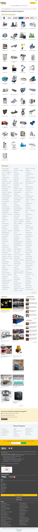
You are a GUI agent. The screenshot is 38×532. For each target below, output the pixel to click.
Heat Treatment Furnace (29, 214)
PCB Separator (16, 194)
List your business (19, 495)
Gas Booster (9, 254)
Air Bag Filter (16, 290)
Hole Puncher (9, 265)
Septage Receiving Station (29, 265)
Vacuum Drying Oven (28, 278)
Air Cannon (3, 172)
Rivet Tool (15, 223)
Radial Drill (15, 221)
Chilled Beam (27, 175)
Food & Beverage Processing (5, 514)
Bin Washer (9, 186)
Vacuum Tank (16, 267)
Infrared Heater (16, 168)
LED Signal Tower (16, 177)
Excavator (15, 428)
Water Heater (16, 281)
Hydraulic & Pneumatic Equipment (5, 517)
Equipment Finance (5, 435)
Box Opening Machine (5, 188)
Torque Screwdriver (16, 256)
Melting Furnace (28, 230)
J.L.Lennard (2, 402)
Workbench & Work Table (17, 286)
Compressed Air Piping (5, 210)
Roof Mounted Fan (16, 227)
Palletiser (15, 432)
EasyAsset (10, 461)
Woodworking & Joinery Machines (24, 521)
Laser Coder (15, 172)
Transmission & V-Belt (17, 258)
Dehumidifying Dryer (5, 219)
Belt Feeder (8, 183)
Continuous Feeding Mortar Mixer (30, 177)
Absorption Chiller (16, 288)
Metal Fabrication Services (29, 289)
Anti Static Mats (4, 179)
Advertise (36, 0)
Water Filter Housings (17, 279)
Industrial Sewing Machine (29, 227)
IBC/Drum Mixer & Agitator (6, 272)
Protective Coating (16, 216)
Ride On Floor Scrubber (29, 428)
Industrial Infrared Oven (29, 223)
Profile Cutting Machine (29, 256)
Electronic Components (4, 513)
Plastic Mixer (15, 197)
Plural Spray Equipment (29, 245)
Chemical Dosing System (5, 197)
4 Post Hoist (3, 428)
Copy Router (10, 214)
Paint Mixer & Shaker (28, 243)
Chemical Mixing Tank (5, 199)
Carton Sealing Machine (5, 431)
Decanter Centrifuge (28, 181)
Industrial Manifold (4, 289)
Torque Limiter (21, 254)
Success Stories (3, 491)
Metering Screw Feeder (29, 232)
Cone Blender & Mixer (5, 212)
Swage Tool (15, 254)
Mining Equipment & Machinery (23, 506)
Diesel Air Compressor (5, 225)
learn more (4, 419)
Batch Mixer (3, 183)
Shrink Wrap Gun (16, 236)
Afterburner (22, 288)
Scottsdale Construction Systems (17, 311)
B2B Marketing (3, 485)
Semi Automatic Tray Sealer (18, 234)
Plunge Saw (15, 203)
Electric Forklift (4, 433)
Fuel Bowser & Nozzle (5, 252)
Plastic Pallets (21, 197)
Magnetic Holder (16, 179)
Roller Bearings (16, 225)
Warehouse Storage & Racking (23, 517)
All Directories (33, 292)
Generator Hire (10, 256)
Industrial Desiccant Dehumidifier (6, 280)
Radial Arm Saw (21, 219)
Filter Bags (3, 243)
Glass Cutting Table (5, 258)
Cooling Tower (28, 179)
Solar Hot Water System (29, 269)
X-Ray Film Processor (28, 287)
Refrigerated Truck (16, 436)
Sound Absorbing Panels (17, 243)
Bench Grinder (4, 186)
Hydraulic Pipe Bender (5, 269)
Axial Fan (10, 181)
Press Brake (15, 433)
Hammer (27, 212)
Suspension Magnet (16, 252)
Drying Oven (27, 192)
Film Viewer (27, 201)
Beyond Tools (14, 403)
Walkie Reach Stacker (29, 434)
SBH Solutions (31, 328)
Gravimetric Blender (28, 208)
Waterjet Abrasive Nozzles (17, 283)
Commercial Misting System (6, 208)
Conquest (14, 372)
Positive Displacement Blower (18, 208)
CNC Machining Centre (5, 432)
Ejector (31, 192)
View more (21, 405)
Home (1, 481)
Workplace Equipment (22, 523)
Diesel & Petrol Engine (5, 223)
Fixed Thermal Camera (5, 247)
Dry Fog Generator (28, 190)
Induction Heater (28, 219)
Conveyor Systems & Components (5, 509)
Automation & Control (4, 503)
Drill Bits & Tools (4, 227)
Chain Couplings (28, 172)
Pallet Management (22, 509)
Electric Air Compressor (5, 234)
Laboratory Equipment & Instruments (6, 524)
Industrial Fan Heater (5, 283)
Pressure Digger (28, 254)
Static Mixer (15, 247)
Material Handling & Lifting (23, 503)
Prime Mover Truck (16, 434)
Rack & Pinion (16, 219)
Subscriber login (19, 499)
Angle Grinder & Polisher (5, 177)
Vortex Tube (15, 275)
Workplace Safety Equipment (23, 524)
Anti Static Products (5, 181)
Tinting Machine (28, 274)
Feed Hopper (33, 199)
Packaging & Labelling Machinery (23, 507)
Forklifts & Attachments (4, 516)
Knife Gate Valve (16, 170)
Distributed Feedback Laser (29, 188)
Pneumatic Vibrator (16, 205)
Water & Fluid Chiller (16, 277)
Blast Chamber (33, 168)
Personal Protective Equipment (23, 510)
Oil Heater (15, 190)
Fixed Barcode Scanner (5, 245)
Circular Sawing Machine (5, 201)
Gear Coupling (4, 256)
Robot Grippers (20, 223)
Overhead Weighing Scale (17, 192)
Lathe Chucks (16, 175)
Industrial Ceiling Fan (5, 276)
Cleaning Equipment (3, 506)
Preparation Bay (16, 212)
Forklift (15, 429)
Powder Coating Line (28, 252)
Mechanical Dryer (16, 183)
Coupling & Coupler (5, 216)
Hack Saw (10, 258)
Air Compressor (9, 172)
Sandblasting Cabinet (17, 230)
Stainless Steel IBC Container (18, 245)
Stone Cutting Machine (29, 272)
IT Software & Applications (4, 523)
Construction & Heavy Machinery (5, 507)
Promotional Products (17, 214)
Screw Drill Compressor (29, 263)
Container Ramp (4, 214)
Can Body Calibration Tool (5, 194)
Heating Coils (4, 265)
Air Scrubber (20, 290)
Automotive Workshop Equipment (5, 504)
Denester (34, 181)
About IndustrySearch (4, 484)
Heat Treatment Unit (5, 263)
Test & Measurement (22, 513)
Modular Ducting (16, 186)
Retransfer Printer (20, 221)
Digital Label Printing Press (29, 183)
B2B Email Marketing (4, 487)
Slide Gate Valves (28, 267)
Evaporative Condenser (29, 197)
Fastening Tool (28, 199)
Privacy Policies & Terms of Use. (18, 528)
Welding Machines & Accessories (23, 520)
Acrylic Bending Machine (5, 170)
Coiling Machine (4, 205)
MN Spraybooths (3, 387)
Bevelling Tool (27, 168)
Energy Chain (27, 194)
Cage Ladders (9, 192)
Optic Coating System (29, 241)
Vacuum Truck (28, 433)
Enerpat (30, 324)
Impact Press (4, 274)
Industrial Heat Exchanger (5, 287)
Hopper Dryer (4, 267)
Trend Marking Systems (4, 312)
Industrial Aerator (28, 221)
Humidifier (27, 216)
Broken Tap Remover (5, 190)
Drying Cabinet (4, 230)
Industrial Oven (28, 225)
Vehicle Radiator (28, 280)
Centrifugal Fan (28, 170)
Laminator (21, 170)
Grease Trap (27, 210)
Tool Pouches (27, 276)
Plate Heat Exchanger (17, 201)
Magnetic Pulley (16, 181)
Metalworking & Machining (23, 504)
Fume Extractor (4, 254)
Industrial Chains (4, 278)
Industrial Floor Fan (4, 285)
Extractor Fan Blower (5, 241)
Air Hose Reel (4, 175)
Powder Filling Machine (17, 210)
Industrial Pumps (3, 520)
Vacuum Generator (16, 265)
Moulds (21, 188)
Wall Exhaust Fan (28, 283)
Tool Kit (32, 274)
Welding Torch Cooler (28, 285)
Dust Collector (10, 230)
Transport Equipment (22, 514)
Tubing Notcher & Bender (17, 263)
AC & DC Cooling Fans (5, 168)
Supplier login (19, 497)
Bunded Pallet (4, 192)
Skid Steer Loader (28, 429)
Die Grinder (3, 221)
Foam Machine (28, 205)
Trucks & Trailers (21, 516)
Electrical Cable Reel (5, 236)
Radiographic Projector (29, 258)
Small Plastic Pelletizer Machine (18, 241)
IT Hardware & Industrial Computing (6, 521)
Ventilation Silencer (16, 269)
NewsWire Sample (3, 488)
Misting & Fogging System (29, 236)
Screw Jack (15, 232)
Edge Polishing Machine (5, 232)
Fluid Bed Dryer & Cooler (29, 203)
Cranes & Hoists (3, 510)
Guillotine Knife (32, 210)
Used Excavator (28, 432)
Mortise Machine (16, 188)
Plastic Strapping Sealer (17, 199)
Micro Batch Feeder (28, 234)
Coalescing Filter (4, 203)
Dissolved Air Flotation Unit (29, 186)
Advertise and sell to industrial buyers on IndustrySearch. (10, 463)
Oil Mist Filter (20, 190)
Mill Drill (21, 183)
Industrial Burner (9, 274)
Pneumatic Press (28, 247)
